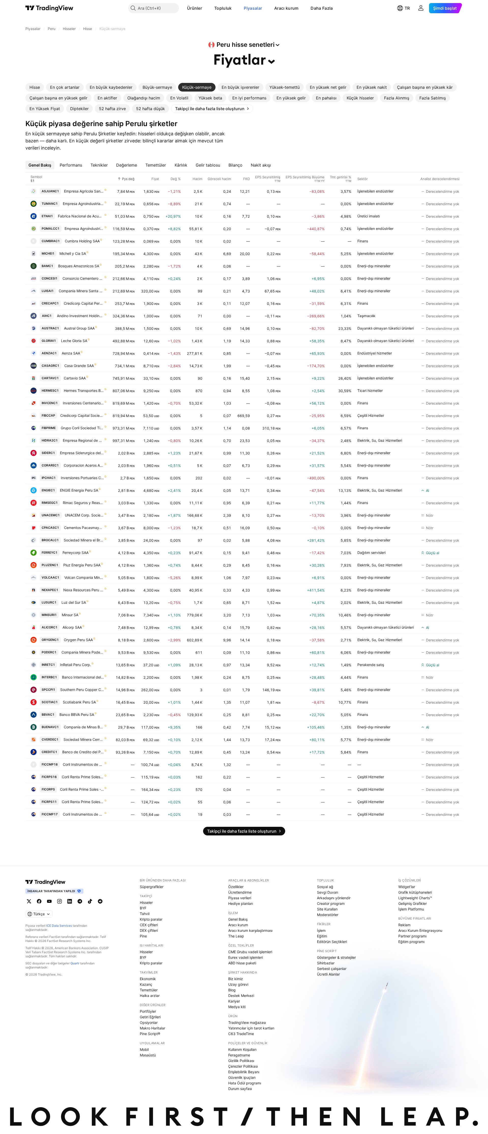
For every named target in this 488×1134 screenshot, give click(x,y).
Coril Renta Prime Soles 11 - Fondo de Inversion (83, 802)
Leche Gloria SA (74, 340)
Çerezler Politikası (243, 1066)
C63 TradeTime (241, 1034)
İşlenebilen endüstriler (375, 191)
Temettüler (149, 990)
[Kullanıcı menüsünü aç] (421, 8)
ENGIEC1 (48, 490)
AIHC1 (47, 316)
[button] (206, 8)
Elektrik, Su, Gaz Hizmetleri (379, 440)
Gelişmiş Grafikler (412, 903)
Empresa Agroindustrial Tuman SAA (83, 203)
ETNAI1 (47, 216)
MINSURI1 (49, 615)
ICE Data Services (59, 925)
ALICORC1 (49, 627)
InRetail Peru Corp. (75, 664)
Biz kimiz (235, 979)
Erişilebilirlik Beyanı (243, 1072)
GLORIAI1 (49, 341)
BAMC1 (47, 266)
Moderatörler (327, 914)
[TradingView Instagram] (59, 901)
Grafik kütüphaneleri (415, 892)
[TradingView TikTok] (90, 901)
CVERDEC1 (50, 739)
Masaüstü (148, 1055)
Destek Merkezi (241, 995)
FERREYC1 (49, 552)
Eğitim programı (411, 941)
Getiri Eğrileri (150, 1017)
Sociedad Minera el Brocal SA (84, 540)
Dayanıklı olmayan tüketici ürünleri (385, 328)
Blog (232, 990)
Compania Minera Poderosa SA (83, 652)
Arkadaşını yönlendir (333, 898)
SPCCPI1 (48, 689)
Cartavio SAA (75, 378)
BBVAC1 (48, 714)
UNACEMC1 (51, 515)
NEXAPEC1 (50, 590)
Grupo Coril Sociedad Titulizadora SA (82, 428)
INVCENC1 (50, 403)
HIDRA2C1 (50, 440)
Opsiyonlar (149, 1022)
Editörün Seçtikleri (332, 941)
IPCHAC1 (49, 478)
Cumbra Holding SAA (82, 241)
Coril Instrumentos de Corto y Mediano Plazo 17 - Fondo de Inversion (83, 814)
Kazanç (146, 984)
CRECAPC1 (50, 303)
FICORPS (48, 789)
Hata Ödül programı (244, 1083)
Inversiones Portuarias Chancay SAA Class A (82, 478)
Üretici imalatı (368, 216)
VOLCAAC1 (50, 577)
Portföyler (148, 1011)
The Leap (236, 936)
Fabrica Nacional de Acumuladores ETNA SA (81, 216)
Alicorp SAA (72, 627)
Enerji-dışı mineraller (373, 266)
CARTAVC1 (50, 378)
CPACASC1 (50, 527)
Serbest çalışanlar (331, 968)
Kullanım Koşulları (242, 1049)
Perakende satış (370, 664)
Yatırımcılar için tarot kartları (251, 1028)
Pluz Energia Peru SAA (81, 565)
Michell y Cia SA (72, 253)
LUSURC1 (49, 602)
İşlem (321, 930)
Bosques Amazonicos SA (78, 266)
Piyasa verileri (239, 898)
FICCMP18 (50, 764)
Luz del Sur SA (74, 602)
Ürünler (194, 8)
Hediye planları (240, 903)
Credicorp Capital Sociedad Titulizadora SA (82, 415)
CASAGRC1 (50, 365)
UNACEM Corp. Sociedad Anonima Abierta (84, 515)
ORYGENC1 (50, 640)
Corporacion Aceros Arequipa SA (84, 465)
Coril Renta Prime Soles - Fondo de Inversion (82, 789)
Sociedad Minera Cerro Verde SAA (84, 739)
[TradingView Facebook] (39, 901)
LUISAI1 (48, 291)
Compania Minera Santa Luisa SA (81, 291)
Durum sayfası (240, 1088)
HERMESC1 (50, 390)
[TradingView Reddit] (100, 901)
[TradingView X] (29, 901)
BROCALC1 (50, 540)
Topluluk (223, 8)
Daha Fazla (322, 8)
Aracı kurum (286, 8)
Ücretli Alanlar (328, 974)
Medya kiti (237, 1007)
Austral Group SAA (79, 328)
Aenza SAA (71, 353)
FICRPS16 (49, 777)
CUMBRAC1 (51, 241)
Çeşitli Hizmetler (370, 415)
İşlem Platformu (411, 909)
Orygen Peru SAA (78, 640)
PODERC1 (49, 652)
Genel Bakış (238, 919)
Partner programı (412, 936)
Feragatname (239, 1055)
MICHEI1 (48, 253)
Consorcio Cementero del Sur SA (83, 278)
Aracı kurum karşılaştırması (250, 930)
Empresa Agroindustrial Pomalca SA (84, 228)
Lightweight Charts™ (415, 898)
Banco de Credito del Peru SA (83, 752)
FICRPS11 (49, 802)
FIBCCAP (48, 415)
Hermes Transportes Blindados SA (84, 390)
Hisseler (146, 902)
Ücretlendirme (240, 892)
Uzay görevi (238, 984)
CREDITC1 (49, 752)
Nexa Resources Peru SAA (83, 590)
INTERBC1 (49, 677)
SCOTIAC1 (50, 702)
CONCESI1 (49, 278)
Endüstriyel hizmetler (374, 353)
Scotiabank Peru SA (79, 702)
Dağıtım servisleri (371, 552)
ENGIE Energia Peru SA (79, 490)
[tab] (34, 87)
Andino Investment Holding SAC (80, 316)
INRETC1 (48, 665)
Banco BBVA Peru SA (76, 714)
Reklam (404, 925)
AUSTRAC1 (50, 328)
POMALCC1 (50, 228)
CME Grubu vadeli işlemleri (250, 952)
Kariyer (234, 1001)
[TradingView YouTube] (49, 901)
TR (407, 8)
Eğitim (322, 936)
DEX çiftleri (149, 930)
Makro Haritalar (152, 1028)
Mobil (144, 1049)
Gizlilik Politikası (241, 1060)
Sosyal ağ (325, 887)
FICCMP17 (50, 814)
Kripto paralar (151, 919)
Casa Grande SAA (79, 365)
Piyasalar (253, 8)
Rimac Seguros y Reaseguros (83, 502)
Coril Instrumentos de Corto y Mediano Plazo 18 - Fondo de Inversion (83, 764)
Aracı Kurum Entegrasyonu (420, 930)
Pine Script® (150, 1034)
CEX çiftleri (149, 925)
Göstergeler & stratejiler (336, 957)
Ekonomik (148, 979)
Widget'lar (406, 887)
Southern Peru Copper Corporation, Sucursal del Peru (82, 689)
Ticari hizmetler (370, 390)
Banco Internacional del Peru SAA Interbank (83, 677)
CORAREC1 (50, 465)
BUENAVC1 (50, 727)
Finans (362, 241)
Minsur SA (70, 615)
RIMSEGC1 (50, 503)
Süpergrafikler (151, 887)
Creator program (331, 903)
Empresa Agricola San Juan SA (84, 191)
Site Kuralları (327, 909)
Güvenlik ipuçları (241, 1077)
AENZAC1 (49, 353)
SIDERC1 (48, 453)
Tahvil (144, 913)
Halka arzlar (150, 995)
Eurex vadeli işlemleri (245, 957)
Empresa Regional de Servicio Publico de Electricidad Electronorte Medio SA (83, 440)
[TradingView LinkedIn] (69, 901)
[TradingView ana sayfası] (49, 8)
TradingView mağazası (247, 1022)
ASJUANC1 (50, 191)
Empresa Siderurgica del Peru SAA (82, 453)
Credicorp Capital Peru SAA (84, 303)
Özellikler (235, 887)
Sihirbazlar (325, 963)
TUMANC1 (50, 203)
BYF (143, 908)
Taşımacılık (366, 316)
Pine (143, 936)
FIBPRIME (49, 428)
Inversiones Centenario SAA (83, 403)
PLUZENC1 (50, 565)
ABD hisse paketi (242, 963)
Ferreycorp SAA (75, 552)
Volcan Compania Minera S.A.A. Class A (84, 577)
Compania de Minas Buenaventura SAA (84, 727)
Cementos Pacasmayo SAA (84, 527)
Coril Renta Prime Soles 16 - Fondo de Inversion (83, 777)
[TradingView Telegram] (79, 901)
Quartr (74, 963)
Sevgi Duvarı (327, 892)
